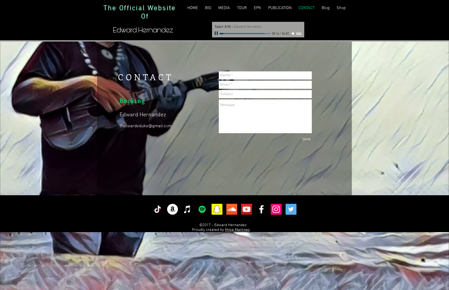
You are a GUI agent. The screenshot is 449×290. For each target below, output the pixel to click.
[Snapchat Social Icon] (217, 209)
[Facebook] (261, 209)
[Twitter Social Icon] (291, 209)
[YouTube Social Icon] (246, 209)
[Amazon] (172, 209)
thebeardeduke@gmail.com (146, 126)
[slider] (299, 33)
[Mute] (293, 33)
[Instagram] (276, 209)
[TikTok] (157, 209)
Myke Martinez (237, 229)
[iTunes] (187, 209)
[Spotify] (202, 209)
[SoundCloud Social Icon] (231, 209)
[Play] (217, 33)
